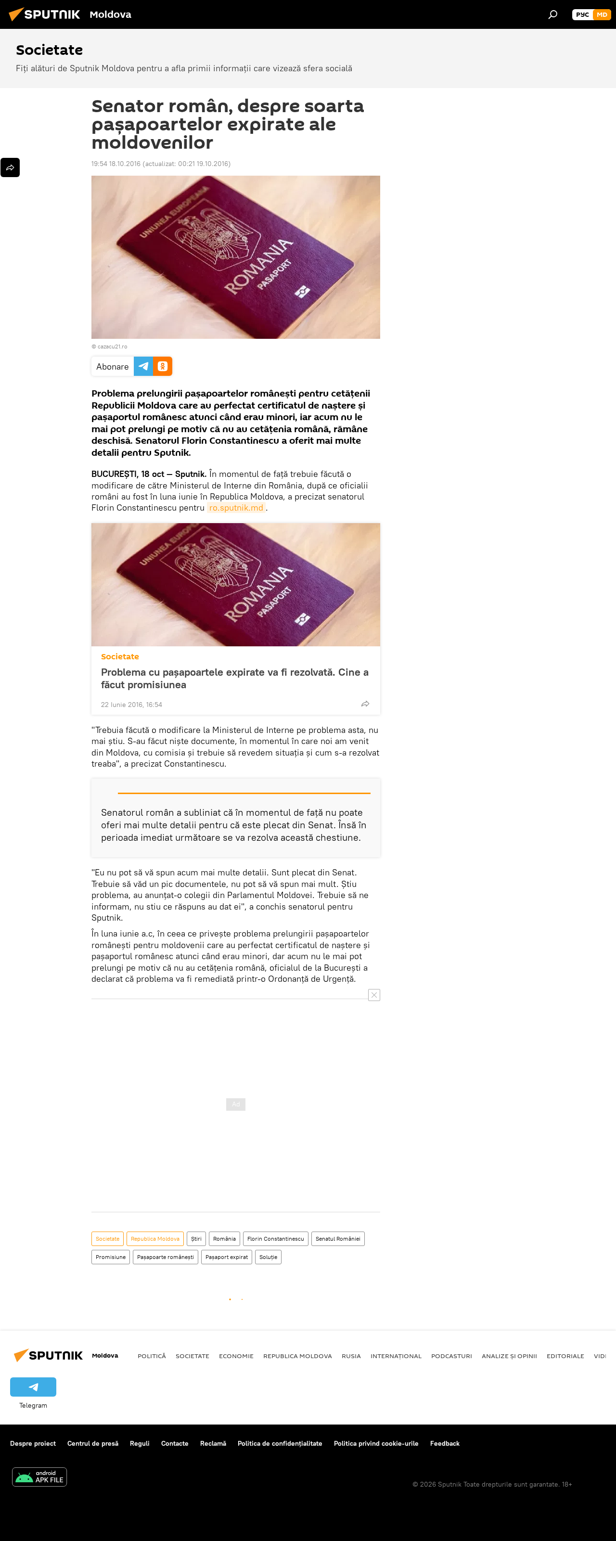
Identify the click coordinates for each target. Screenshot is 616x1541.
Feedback (445, 1443)
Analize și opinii (509, 1355)
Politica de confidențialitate (280, 1443)
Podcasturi (451, 1355)
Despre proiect (33, 1443)
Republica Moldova (155, 1238)
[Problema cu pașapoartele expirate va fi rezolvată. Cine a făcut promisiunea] (235, 584)
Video (604, 1355)
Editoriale (565, 1355)
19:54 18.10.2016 (116, 163)
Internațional (396, 1355)
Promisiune (111, 1256)
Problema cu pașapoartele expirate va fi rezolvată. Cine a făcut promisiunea (235, 678)
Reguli (140, 1443)
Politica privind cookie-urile (376, 1443)
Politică (152, 1355)
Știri (196, 1238)
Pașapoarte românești (165, 1256)
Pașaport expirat (226, 1256)
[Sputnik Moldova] (47, 22)
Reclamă (213, 1443)
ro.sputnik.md (236, 507)
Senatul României (338, 1238)
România (224, 1238)
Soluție (268, 1256)
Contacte (175, 1443)
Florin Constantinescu (275, 1238)
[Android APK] (39, 1478)
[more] (365, 703)
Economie (236, 1355)
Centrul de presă (92, 1443)
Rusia (351, 1355)
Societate (120, 657)
